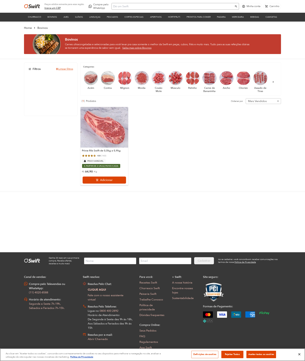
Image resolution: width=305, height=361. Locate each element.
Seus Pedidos (147, 331)
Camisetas (271, 17)
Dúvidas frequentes (151, 315)
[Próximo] (273, 82)
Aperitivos (156, 17)
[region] (152, 354)
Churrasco (34, 17)
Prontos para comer (199, 17)
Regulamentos (148, 342)
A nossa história (182, 283)
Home (28, 28)
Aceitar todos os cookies (261, 354)
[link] (52, 8)
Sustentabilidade (183, 298)
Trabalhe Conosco (151, 300)
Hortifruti (174, 17)
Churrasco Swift (149, 288)
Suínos (79, 17)
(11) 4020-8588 (38, 292)
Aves (66, 17)
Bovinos (52, 17)
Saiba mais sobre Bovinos (136, 48)
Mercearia (238, 17)
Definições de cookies (204, 354)
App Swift (145, 348)
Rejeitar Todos (232, 354)
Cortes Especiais (133, 17)
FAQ (142, 336)
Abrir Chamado (98, 339)
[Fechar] (299, 354)
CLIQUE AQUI (97, 290)
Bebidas (254, 17)
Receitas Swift (148, 283)
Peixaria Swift (147, 294)
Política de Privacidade (81, 357)
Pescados (112, 17)
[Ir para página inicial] (32, 6)
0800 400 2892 (109, 311)
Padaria (221, 17)
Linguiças (94, 17)
